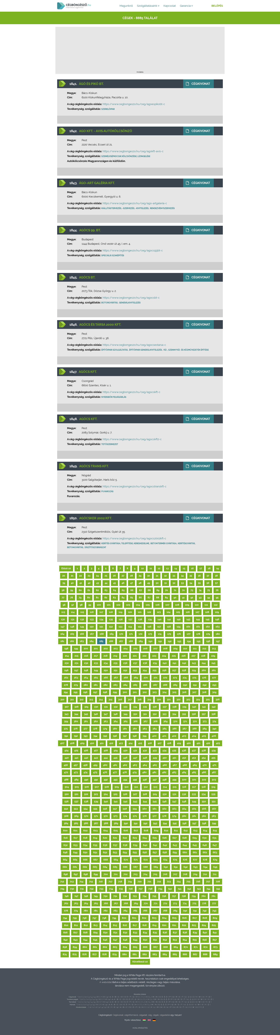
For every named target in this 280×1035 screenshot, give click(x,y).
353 (164, 714)
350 (135, 714)
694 (205, 867)
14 (175, 568)
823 (194, 925)
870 (186, 947)
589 (116, 823)
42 (89, 583)
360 (76, 721)
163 (217, 626)
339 (184, 706)
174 (159, 634)
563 (174, 808)
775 (194, 903)
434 (164, 750)
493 (115, 779)
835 (155, 932)
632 (65, 845)
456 (66, 765)
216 (86, 655)
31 (157, 575)
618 (85, 837)
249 (96, 670)
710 (205, 874)
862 (105, 947)
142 (179, 619)
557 (115, 808)
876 (84, 954)
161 (198, 626)
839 (195, 932)
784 (125, 910)
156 (149, 626)
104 (138, 604)
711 (214, 874)
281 (96, 685)
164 (62, 634)
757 (174, 896)
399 (144, 736)
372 (195, 721)
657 (155, 852)
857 (215, 939)
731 (82, 888)
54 (191, 583)
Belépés (217, 5)
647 (215, 845)
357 (204, 714)
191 (160, 641)
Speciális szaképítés (112, 255)
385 (164, 728)
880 (124, 954)
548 (184, 801)
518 (204, 786)
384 (155, 728)
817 (135, 925)
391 (66, 736)
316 (120, 699)
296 (85, 692)
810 (66, 925)
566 (204, 808)
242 (184, 663)
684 (105, 867)
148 (72, 626)
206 (145, 648)
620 (105, 837)
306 (184, 692)
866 (145, 947)
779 (76, 910)
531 (174, 794)
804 (164, 918)
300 (125, 692)
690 (166, 867)
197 (218, 641)
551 (214, 801)
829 (95, 932)
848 (125, 939)
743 (199, 888)
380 (115, 728)
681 (75, 867)
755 (154, 896)
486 (204, 772)
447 (135, 757)
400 (154, 736)
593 (155, 823)
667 (95, 859)
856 (205, 939)
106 (157, 604)
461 (115, 765)
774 (185, 903)
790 (185, 910)
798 (104, 918)
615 (215, 830)
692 (185, 867)
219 (115, 655)
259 (194, 670)
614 (205, 830)
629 (194, 837)
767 (116, 903)
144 (198, 619)
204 (125, 648)
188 (131, 641)
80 (88, 597)
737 (140, 888)
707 (175, 874)
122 (149, 612)
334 (135, 706)
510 (126, 786)
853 (175, 939)
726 (198, 881)
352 (155, 714)
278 (66, 685)
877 (94, 954)
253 (135, 670)
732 (91, 888)
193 (179, 641)
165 (72, 634)
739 (160, 888)
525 (115, 794)
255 (154, 670)
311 (72, 699)
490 (86, 779)
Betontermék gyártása (163, 543)
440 (67, 757)
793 (214, 910)
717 (110, 881)
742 (189, 888)
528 (145, 794)
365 (125, 721)
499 (174, 779)
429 (116, 750)
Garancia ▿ (186, 5)
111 (206, 604)
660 (185, 852)
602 (85, 830)
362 (96, 721)
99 (89, 604)
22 (80, 575)
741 (179, 888)
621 (115, 837)
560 (144, 808)
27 (123, 575)
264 (86, 677)
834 (145, 932)
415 (140, 743)
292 (204, 685)
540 (106, 801)
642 (165, 845)
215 (76, 655)
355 (184, 714)
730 (72, 888)
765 (96, 903)
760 (203, 896)
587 (96, 823)
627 (175, 837)
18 (209, 568)
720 (140, 881)
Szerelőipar (108, 109)
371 (185, 721)
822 (184, 925)
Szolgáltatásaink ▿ (148, 5)
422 (208, 743)
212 (204, 648)
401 (164, 736)
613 (195, 830)
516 (184, 786)
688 (145, 867)
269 (136, 677)
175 (169, 634)
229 (213, 655)
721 (149, 881)
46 (123, 583)
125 (178, 612)
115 (82, 612)
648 (65, 852)
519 (213, 786)
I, (139, 997)
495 (135, 779)
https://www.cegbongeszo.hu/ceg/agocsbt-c (131, 297)
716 (101, 881)
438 (204, 750)
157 (159, 626)
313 (91, 699)
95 (217, 597)
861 (95, 947)
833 (135, 932)
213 (214, 648)
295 (75, 692)
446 (125, 757)
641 (155, 845)
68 (149, 590)
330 (96, 706)
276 (204, 677)
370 (175, 721)
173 (150, 634)
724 (179, 881)
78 (71, 597)
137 (130, 619)
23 (89, 575)
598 (204, 823)
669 (116, 859)
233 (96, 663)
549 (194, 801)
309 (214, 692)
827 (75, 932)
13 (167, 568)
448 (145, 757)
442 (86, 757)
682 (85, 867)
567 (214, 808)
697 (76, 874)
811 (76, 925)
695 (215, 867)
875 (74, 954)
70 (166, 590)
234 (106, 663)
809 (215, 918)
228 (203, 655)
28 (131, 575)
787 (155, 910)
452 (184, 757)
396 (115, 736)
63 (106, 590)
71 (175, 590)
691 (176, 867)
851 (155, 939)
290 (185, 685)
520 (67, 794)
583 (214, 816)
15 (184, 568)
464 (145, 765)
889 (215, 954)
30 (148, 575)
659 (175, 852)
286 (145, 685)
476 (105, 772)
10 (142, 568)
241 (174, 663)
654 (125, 852)
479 (134, 772)
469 (195, 765)
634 (85, 845)
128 (207, 612)
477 (115, 772)
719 (130, 881)
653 (115, 852)
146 (217, 619)
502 (204, 779)
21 (72, 575)
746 (67, 896)
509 (117, 786)
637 (115, 845)
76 (217, 590)
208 (165, 648)
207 (155, 648)
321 (169, 699)
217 (96, 655)
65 (123, 590)
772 (165, 903)
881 (135, 954)
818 (144, 925)
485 (194, 772)
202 (106, 648)
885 (175, 954)
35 (190, 575)
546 (164, 801)
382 (135, 728)
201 (96, 648)
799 (114, 918)
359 (66, 721)
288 (165, 685)
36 (199, 575)
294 (66, 692)
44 (106, 583)
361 (86, 721)
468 (185, 765)
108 (177, 604)
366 (135, 721)
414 (130, 743)
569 (76, 816)
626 (164, 837)
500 (184, 779)
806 (184, 918)
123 (159, 612)
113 (63, 612)
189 (141, 641)
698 (86, 874)
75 (208, 590)
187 (121, 641)
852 (165, 939)
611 (176, 830)
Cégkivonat (200, 83)
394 (95, 736)
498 (164, 779)
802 (144, 918)
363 (106, 721)
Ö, (164, 997)
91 (183, 597)
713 (72, 881)
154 (130, 626)
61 (89, 590)
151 (101, 626)
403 (184, 736)
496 (145, 779)
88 (157, 597)
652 (105, 852)
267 (116, 677)
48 (140, 583)
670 (126, 859)
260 (204, 670)
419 (179, 743)
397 (125, 736)
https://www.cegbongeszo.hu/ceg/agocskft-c (131, 392)
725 (188, 881)
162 (208, 626)
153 (120, 626)
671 (136, 859)
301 (135, 692)
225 (174, 655)
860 (85, 947)
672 (146, 859)
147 (62, 626)
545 (155, 801)
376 (76, 728)
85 (131, 597)
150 (92, 626)
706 (165, 874)
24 (97, 575)
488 (66, 779)
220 (125, 655)
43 (97, 583)
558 (125, 808)
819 (154, 925)
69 (157, 590)
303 (154, 692)
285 (135, 685)
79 (80, 597)
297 (95, 692)
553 (76, 808)
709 (195, 874)
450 (165, 757)
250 (106, 670)
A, (110, 997)
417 (159, 743)
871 (196, 947)
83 (114, 597)
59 (71, 590)
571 (96, 816)
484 (184, 772)
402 (174, 736)
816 (125, 925)
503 (214, 779)
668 (105, 859)
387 (184, 728)
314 (101, 699)
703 (135, 874)
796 (85, 918)
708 (185, 874)
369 (165, 721)
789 (175, 910)
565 (194, 808)
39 (63, 583)
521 (76, 794)
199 (76, 648)
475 (95, 772)
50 (157, 583)
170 (121, 634)
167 (92, 634)
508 (107, 786)
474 (85, 772)
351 (145, 714)
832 (125, 932)
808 (205, 918)
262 (66, 677)
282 (105, 685)
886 (185, 954)
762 (66, 903)
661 (195, 852)
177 (188, 634)
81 (97, 597)
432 (145, 750)
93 (200, 597)
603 (95, 830)
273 (175, 677)
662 (205, 852)
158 (169, 626)
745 (218, 888)
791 (195, 910)
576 (145, 816)
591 (136, 823)
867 (155, 947)
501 (194, 779)
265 (96, 677)
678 (205, 859)
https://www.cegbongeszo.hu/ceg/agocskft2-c (132, 439)
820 (164, 925)
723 (169, 881)
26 (114, 575)
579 (174, 816)
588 (106, 823)
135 (111, 619)
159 (178, 626)
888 (205, 954)
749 (96, 896)
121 (139, 612)
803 (154, 918)
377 (85, 728)
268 (126, 677)
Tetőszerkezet (109, 444)
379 (105, 728)
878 (104, 954)
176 (179, 634)
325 (208, 699)
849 (135, 939)
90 (175, 597)
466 (165, 765)
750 (105, 896)
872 (205, 947)
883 (155, 954)
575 (135, 816)
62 (97, 590)
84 (123, 597)
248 (86, 670)
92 (191, 597)
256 (164, 670)
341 (204, 706)
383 (145, 728)
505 (77, 786)
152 (111, 626)
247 (76, 670)
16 (192, 568)
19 (217, 568)
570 (86, 816)
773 (175, 903)
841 (215, 932)
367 (145, 721)
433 (155, 750)
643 (175, 845)
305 (174, 692)
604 (105, 830)
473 (76, 772)
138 (140, 619)
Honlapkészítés (140, 1028)
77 (63, 597)
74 (200, 590)
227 (193, 655)
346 (96, 714)
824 (204, 925)
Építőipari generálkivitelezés (145, 350)
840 (205, 932)
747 (76, 896)
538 (86, 801)
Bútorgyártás (109, 302)
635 (95, 845)
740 (170, 888)
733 (101, 888)
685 (115, 867)
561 (154, 808)
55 (199, 583)
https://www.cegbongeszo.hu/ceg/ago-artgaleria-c (135, 203)
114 (73, 612)
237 (135, 663)
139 (150, 619)
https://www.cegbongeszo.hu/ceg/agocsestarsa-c (134, 344)
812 (86, 925)
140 (159, 619)
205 (135, 648)
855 (195, 939)
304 (164, 692)
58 (63, 590)
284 (125, 685)
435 (174, 750)
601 (75, 830)
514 (165, 786)
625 (155, 837)
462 (125, 765)
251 (115, 670)
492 (106, 779)
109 (187, 604)
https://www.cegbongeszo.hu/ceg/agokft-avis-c (133, 151)
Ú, (188, 997)
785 (135, 910)
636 (105, 845)
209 (175, 648)
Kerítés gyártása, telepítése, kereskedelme (125, 543)
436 (184, 750)
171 (131, 634)
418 (169, 743)
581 (194, 816)
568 (66, 816)
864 (125, 947)
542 (125, 801)
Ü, (191, 997)
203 (115, 648)
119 (120, 612)
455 (213, 757)
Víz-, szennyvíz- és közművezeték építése (186, 350)
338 (174, 706)
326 (218, 699)
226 (184, 655)
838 (185, 932)
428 (106, 750)
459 (95, 765)
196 (208, 641)
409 (82, 743)
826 (65, 932)
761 (213, 896)
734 (111, 888)
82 (105, 597)
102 (118, 604)
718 (120, 881)
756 (164, 896)
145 (207, 619)
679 (215, 859)
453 (194, 757)
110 (197, 604)
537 (76, 801)
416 (150, 743)
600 (65, 830)
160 (188, 626)
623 (135, 837)
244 (204, 663)
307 (194, 692)
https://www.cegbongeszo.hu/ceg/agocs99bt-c (133, 250)
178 (198, 634)
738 (150, 888)
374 (214, 721)
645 (195, 845)
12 (159, 568)
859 (75, 947)
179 (208, 634)
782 (105, 910)
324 (198, 699)
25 (106, 575)
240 (165, 663)
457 (76, 765)
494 (125, 779)
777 (214, 903)
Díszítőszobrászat (95, 547)
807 (194, 918)
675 (175, 859)
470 (205, 765)
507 (97, 786)
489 (76, 779)
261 (214, 670)
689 (156, 867)
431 (135, 750)
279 (76, 685)
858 (65, 947)
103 (128, 604)
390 (214, 728)
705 (155, 874)
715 (91, 881)
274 (185, 677)
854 (185, 939)
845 (95, 939)
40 (72, 583)
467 (175, 765)
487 (214, 772)
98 (81, 604)
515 (174, 786)
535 (213, 794)
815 (115, 925)
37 (207, 575)
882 (144, 954)
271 (155, 677)
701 (116, 874)
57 (216, 583)
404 (194, 736)
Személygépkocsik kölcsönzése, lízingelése (125, 156)
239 (155, 663)
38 (216, 575)
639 (135, 845)
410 (92, 743)
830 (105, 932)
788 (165, 910)
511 (136, 786)
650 (85, 852)
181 (62, 641)
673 (155, 859)
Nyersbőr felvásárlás (113, 397)
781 (96, 910)
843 (75, 939)
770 (146, 903)
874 (65, 954)
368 (155, 721)
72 (183, 590)
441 (76, 757)
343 (66, 714)
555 (95, 808)
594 (165, 823)
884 (165, 954)
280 (86, 685)
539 (96, 801)
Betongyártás (75, 547)
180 (218, 634)
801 (134, 918)
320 (159, 699)
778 (66, 910)
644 (185, 845)
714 (81, 881)
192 (170, 641)
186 (111, 641)
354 (174, 714)
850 (145, 939)
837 (175, 932)
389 (204, 728)
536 (66, 801)
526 (125, 794)
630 (204, 837)
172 (140, 634)
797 (94, 918)
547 (174, 801)
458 (85, 765)
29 (140, 575)
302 (144, 692)
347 (106, 714)
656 (145, 852)
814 (105, 925)
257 (174, 670)
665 (75, 859)
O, (160, 997)
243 (194, 663)
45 (114, 583)
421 (198, 743)
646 (205, 845)
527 (135, 794)
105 (148, 604)
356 (194, 714)
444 (106, 757)
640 (145, 845)
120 (130, 612)
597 (194, 823)
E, (125, 997)
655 (135, 852)
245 (213, 663)
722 (159, 881)
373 (204, 721)
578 (164, 816)
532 (184, 794)
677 (195, 859)
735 (121, 888)
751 (115, 896)
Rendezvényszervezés (162, 208)
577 (154, 816)
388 (194, 728)
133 (92, 619)
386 (174, 728)
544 (145, 801)
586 (86, 823)
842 (65, 939)
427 (96, 750)
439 (214, 750)
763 (76, 903)
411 (102, 743)
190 (150, 641)
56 (207, 583)
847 (115, 939)
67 (140, 590)
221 (135, 655)
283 (115, 685)
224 (164, 655)
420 (189, 743)
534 (204, 794)
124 (168, 612)
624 (145, 837)
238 (145, 663)
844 (85, 939)
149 (82, 626)
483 (174, 772)
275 (194, 677)
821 (174, 925)
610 (166, 830)
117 (101, 612)
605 (115, 830)
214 (67, 655)
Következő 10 (140, 961)
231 (76, 663)
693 (195, 867)
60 (80, 590)
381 (125, 728)
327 (67, 706)
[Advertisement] (140, 49)
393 (86, 736)
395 (105, 736)
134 (101, 619)
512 (146, 786)
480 (144, 772)
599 (214, 823)
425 (76, 750)
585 (76, 823)
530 (165, 794)
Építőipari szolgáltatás (114, 350)
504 (67, 786)
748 (86, 896)
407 (62, 743)
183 (82, 641)
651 (95, 852)
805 (174, 918)
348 (115, 714)
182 (72, 641)
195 (198, 641)
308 (204, 692)
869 (176, 947)
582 (204, 816)
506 (87, 786)
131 (72, 619)
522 (86, 794)
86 (140, 597)
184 (91, 641)
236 (125, 663)
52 (174, 583)
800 (124, 918)
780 (86, 910)
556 (105, 808)
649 (75, 852)
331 (106, 706)
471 (214, 765)
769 (136, 903)
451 (174, 757)
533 (194, 794)
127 (197, 612)
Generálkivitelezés (130, 302)
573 (115, 816)
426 (86, 750)
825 (214, 925)
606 (126, 830)
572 (106, 816)
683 (95, 867)
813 (95, 925)
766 (106, 903)
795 (75, 918)
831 (115, 932)
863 (115, 947)
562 (164, 808)
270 (146, 677)
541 (116, 801)
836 (165, 932)
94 (208, 597)
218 (105, 655)
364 (115, 721)
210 (185, 648)
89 (166, 597)
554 (86, 808)
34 (182, 575)
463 (135, 765)
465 (155, 765)
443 (96, 757)
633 (75, 845)
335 (145, 706)
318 (139, 699)
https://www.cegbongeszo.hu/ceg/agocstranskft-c (134, 486)
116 (92, 612)
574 (125, 816)
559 (135, 808)
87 (149, 597)
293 (214, 685)
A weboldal (105, 982)
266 (106, 677)
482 (164, 772)
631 (214, 837)
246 (66, 670)
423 (218, 743)
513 (155, 786)
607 (136, 830)
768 (126, 903)
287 (155, 685)
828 (85, 932)
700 (106, 874)
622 (125, 837)
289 (175, 685)
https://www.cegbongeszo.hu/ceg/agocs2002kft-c (134, 538)
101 (109, 604)
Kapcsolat (169, 5)
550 (204, 801)
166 (82, 634)
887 (195, 954)
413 (121, 743)
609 (156, 830)
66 (131, 590)
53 (182, 583)
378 (95, 728)
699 (96, 874)
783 (115, 910)
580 (184, 816)
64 (114, 590)
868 (165, 947)
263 (76, 677)
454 (204, 757)
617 (75, 837)
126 (188, 612)
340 (194, 706)
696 (66, 874)
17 (201, 568)
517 (194, 786)
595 (175, 823)
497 (155, 779)
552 (66, 808)
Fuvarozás (107, 491)
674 (165, 859)
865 (135, 947)
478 (125, 772)
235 (115, 663)
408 (72, 743)
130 (63, 619)
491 (96, 779)
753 (135, 896)
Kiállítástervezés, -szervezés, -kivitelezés (125, 208)
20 (63, 575)
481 (154, 772)
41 (80, 583)
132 (82, 619)
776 (204, 903)
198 (66, 648)
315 (110, 699)
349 (125, 714)
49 (148, 583)
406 (214, 736)
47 (131, 583)
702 (125, 874)
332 (116, 706)
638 (125, 845)
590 (126, 823)
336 (155, 706)
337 (165, 706)
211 (195, 648)
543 (135, 801)
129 (217, 612)
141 (169, 619)
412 (111, 743)
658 (165, 852)
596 (184, 823)
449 (155, 757)
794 (65, 918)
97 (72, 604)
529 (155, 794)
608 (146, 830)
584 (66, 823)
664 (65, 859)
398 (135, 736)
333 (125, 706)
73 (191, 590)
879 (114, 954)
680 (65, 867)
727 (208, 881)
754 (144, 896)
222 (144, 655)
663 (215, 852)
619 (95, 837)
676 (185, 859)
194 (189, 641)
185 (101, 641)
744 (208, 888)
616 (66, 837)
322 (178, 699)
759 (194, 896)
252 (125, 670)
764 (86, 903)
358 (213, 714)
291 (195, 685)
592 (145, 823)
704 (145, 874)
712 (62, 881)
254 (145, 670)
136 (121, 619)
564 (184, 808)
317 (130, 699)
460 (105, 765)
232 (86, 663)
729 (62, 888)
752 (125, 896)
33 (174, 575)
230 (67, 663)
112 (215, 604)
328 (76, 706)
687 (135, 867)
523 (96, 794)
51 (165, 583)
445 (115, 757)
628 (184, 837)
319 (149, 699)
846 (105, 939)
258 (184, 670)
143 (188, 619)
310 (62, 699)
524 (106, 794)
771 (155, 903)
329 (86, 706)
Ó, (162, 997)
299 (115, 692)
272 (165, 677)
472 (66, 772)
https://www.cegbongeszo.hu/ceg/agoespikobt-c (134, 104)
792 (204, 910)
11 (151, 568)
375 (66, 728)
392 (76, 736)
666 (85, 859)
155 (140, 626)
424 (66, 750)
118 (111, 612)
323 (188, 699)
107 (167, 604)
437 (194, 750)
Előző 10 (66, 568)
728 (218, 881)
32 (165, 575)
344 (76, 714)
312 (81, 699)
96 (64, 604)
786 (145, 910)
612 (186, 830)
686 (125, 867)
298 (105, 692)
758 (184, 896)
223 (154, 655)
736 (131, 888)
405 (204, 736)
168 (102, 634)
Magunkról (126, 5)
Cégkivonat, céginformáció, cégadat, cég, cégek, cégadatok (141, 1015)
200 (86, 648)
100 (99, 604)
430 (125, 750)
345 (86, 714)
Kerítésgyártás (186, 543)
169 (111, 634)
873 (215, 947)
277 (214, 677)
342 (214, 706)
